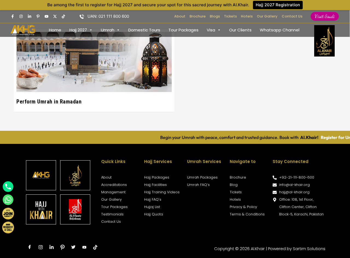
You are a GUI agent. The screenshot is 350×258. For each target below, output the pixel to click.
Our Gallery (267, 16)
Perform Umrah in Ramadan (48, 101)
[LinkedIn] (51, 247)
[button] (325, 16)
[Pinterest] (62, 247)
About (179, 16)
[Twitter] (55, 16)
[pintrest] (38, 16)
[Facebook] (12, 16)
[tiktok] (95, 247)
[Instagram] (21, 16)
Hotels (247, 16)
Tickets (230, 16)
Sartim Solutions (309, 248)
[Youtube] (46, 16)
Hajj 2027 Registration (278, 4)
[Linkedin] (29, 16)
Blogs (215, 16)
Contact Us (292, 16)
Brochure (197, 16)
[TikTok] (63, 16)
